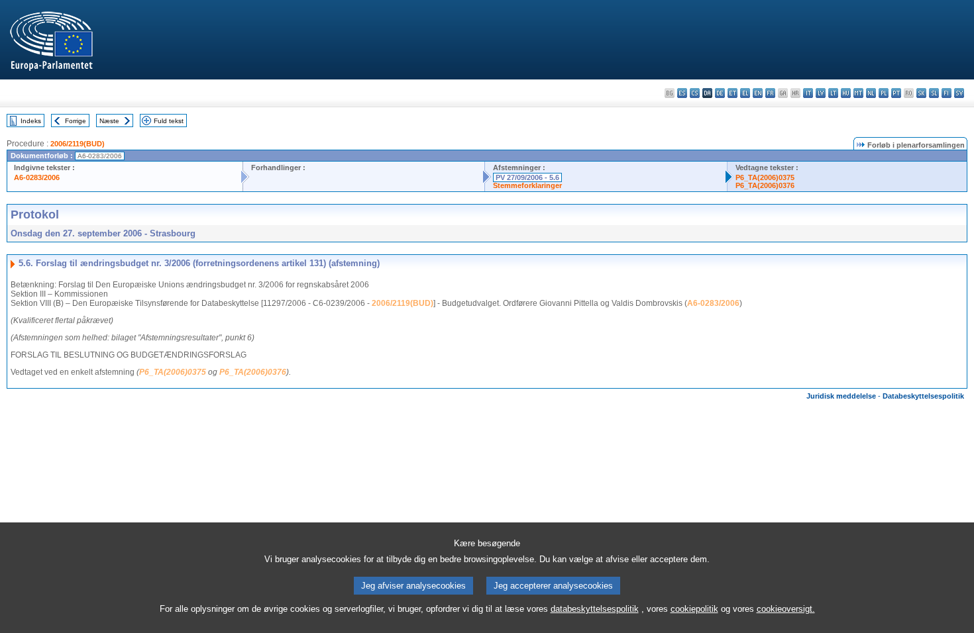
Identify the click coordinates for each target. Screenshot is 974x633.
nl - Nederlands (871, 93)
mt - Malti (858, 93)
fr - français (770, 93)
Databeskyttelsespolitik (923, 396)
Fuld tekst (169, 120)
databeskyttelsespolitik (595, 609)
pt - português (896, 93)
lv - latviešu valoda (821, 93)
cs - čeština (695, 93)
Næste (109, 120)
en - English (758, 93)
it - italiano (808, 93)
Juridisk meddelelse (841, 396)
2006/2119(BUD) (77, 144)
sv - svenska (959, 93)
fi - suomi (946, 93)
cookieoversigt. (786, 609)
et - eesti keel (732, 93)
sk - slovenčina (921, 93)
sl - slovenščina (934, 93)
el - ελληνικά (745, 93)
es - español (682, 93)
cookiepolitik (694, 609)
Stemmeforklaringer (527, 185)
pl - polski (884, 93)
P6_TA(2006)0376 (764, 185)
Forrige (75, 120)
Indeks (31, 120)
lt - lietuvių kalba (833, 93)
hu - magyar (846, 93)
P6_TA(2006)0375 (764, 177)
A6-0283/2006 (37, 177)
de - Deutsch (720, 93)
